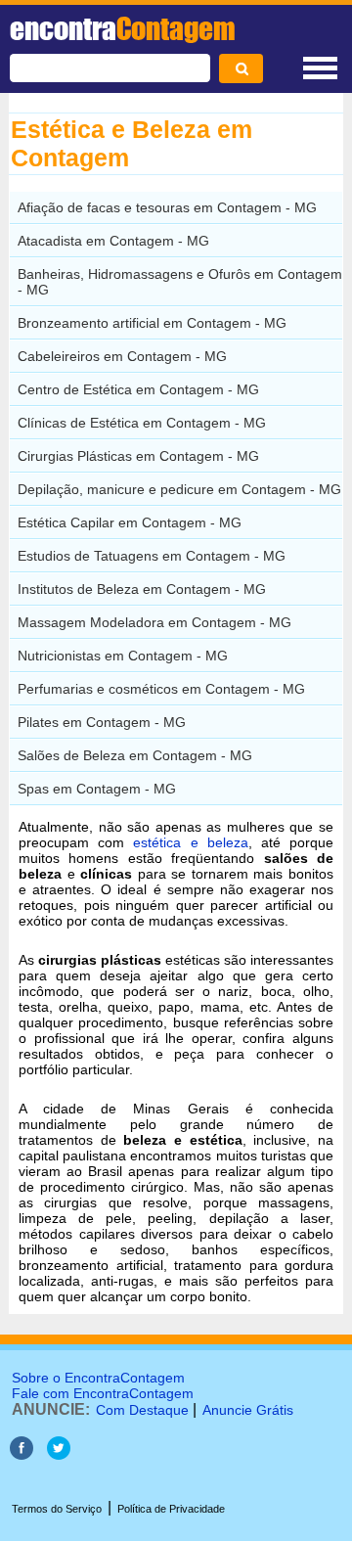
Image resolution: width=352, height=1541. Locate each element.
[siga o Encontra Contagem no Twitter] (58, 1454)
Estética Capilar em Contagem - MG (130, 522)
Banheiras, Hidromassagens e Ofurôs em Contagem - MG (180, 281)
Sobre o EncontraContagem (98, 1377)
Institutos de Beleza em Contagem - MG (142, 589)
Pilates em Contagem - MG (102, 722)
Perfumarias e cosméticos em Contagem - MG (161, 689)
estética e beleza (190, 842)
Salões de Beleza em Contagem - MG (135, 755)
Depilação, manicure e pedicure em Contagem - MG (179, 489)
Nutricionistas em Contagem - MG (123, 655)
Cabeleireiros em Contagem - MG (122, 356)
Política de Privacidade (171, 1509)
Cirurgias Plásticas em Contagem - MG (138, 456)
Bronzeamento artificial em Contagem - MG (152, 323)
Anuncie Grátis (247, 1410)
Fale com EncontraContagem (103, 1393)
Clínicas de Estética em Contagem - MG (142, 423)
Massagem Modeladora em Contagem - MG (154, 622)
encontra (123, 28)
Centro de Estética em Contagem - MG (138, 389)
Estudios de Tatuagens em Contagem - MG (152, 556)
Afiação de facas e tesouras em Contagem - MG (167, 207)
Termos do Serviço (57, 1509)
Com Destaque (142, 1410)
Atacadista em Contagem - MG (113, 241)
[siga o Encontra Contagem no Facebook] (21, 1454)
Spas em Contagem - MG (97, 788)
